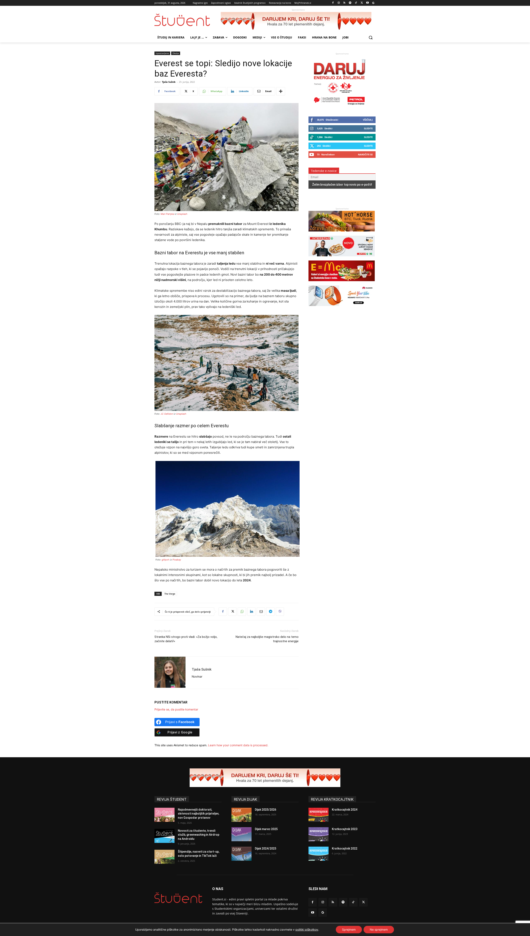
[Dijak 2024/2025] (241, 854)
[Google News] (373, 3)
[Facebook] (333, 3)
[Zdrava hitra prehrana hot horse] (341, 233)
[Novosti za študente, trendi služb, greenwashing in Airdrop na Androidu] (164, 836)
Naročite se (365, 154)
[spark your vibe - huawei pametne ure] (341, 308)
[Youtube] (367, 3)
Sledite (368, 128)
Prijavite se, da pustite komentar (176, 709)
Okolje (175, 53)
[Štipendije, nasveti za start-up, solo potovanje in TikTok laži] (164, 857)
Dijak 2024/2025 (265, 848)
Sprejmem (349, 929)
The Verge (169, 593)
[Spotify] (350, 3)
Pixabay (176, 559)
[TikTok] (356, 3)
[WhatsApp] (242, 611)
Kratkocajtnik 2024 (344, 809)
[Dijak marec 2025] (241, 834)
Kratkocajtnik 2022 (344, 848)
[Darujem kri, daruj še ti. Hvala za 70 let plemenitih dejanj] (298, 21)
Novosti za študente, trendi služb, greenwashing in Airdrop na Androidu (198, 834)
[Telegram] (270, 611)
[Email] (261, 611)
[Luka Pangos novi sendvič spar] (341, 258)
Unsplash (182, 213)
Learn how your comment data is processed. (238, 745)
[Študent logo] (187, 20)
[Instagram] (338, 3)
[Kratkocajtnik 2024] (318, 815)
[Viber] (280, 611)
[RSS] (344, 3)
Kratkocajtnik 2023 (344, 829)
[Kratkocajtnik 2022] (318, 854)
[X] (361, 3)
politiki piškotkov (306, 929)
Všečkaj (368, 119)
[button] (371, 37)
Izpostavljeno (162, 53)
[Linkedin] (251, 611)
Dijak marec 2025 (266, 829)
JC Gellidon (167, 413)
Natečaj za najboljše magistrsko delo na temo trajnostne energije (267, 639)
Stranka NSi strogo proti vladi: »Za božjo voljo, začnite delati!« (185, 639)
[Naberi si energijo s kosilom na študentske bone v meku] (341, 283)
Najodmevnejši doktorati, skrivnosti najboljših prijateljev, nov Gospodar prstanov (198, 813)
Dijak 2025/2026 (265, 809)
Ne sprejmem (379, 929)
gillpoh (165, 559)
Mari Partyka (167, 213)
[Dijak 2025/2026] (241, 815)
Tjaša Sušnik (169, 81)
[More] (280, 91)
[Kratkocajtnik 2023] (318, 834)
